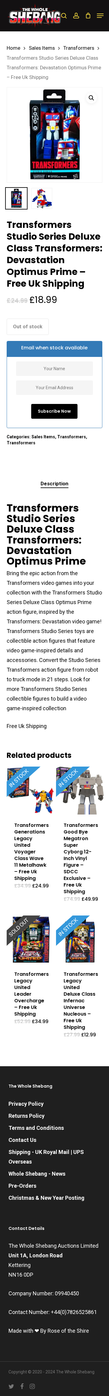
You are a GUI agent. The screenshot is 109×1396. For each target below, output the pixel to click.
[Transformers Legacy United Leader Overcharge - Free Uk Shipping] (31, 939)
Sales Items (42, 48)
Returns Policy (26, 1116)
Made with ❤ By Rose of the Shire (48, 1331)
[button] (100, 16)
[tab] (54, 483)
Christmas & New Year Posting (46, 1198)
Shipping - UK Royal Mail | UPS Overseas (46, 1157)
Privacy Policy (26, 1104)
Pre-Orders (22, 1186)
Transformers (78, 48)
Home (13, 48)
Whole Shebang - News (36, 1174)
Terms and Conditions (36, 1128)
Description (54, 484)
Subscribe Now (54, 411)
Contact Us (22, 1140)
